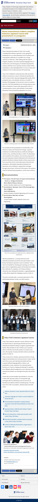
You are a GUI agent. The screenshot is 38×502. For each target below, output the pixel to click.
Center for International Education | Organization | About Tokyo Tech (18, 425)
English (35, 21)
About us (23, 476)
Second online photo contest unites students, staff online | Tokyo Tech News (18, 415)
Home (3, 476)
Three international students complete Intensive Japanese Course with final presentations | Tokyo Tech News (19, 404)
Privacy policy (5, 479)
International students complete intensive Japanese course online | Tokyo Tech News (18, 420)
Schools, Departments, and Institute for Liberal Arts (16, 452)
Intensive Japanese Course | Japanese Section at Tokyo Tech (19, 392)
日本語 (30, 21)
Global (7, 45)
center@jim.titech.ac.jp (12, 461)
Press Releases (5, 482)
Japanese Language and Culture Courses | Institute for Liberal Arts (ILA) (19, 397)
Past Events (8, 47)
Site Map (23, 479)
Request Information (25, 482)
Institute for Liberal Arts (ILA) (10, 450)
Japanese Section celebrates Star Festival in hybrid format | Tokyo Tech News (18, 410)
